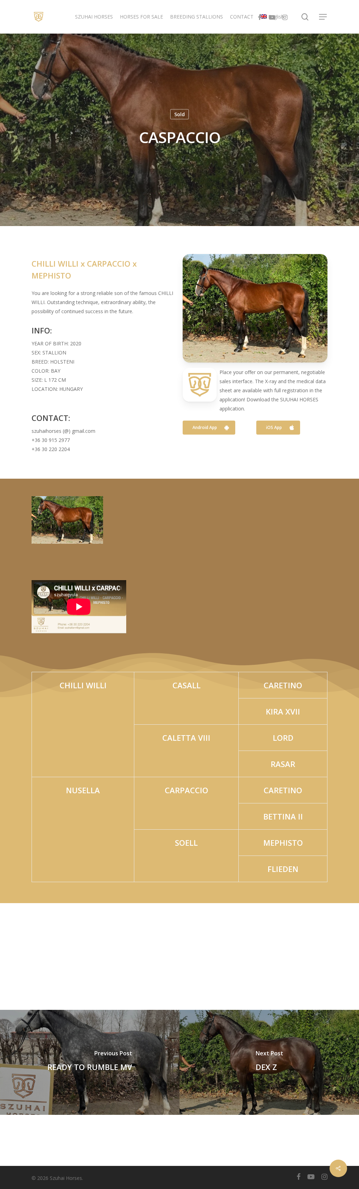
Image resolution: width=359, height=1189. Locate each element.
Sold (179, 114)
